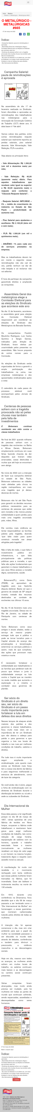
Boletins (10, 13)
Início (4, 13)
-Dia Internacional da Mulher (9, 63)
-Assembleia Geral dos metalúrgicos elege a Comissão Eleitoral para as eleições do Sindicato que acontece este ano (15, 48)
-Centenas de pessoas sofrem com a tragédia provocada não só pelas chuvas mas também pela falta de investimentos (16, 54)
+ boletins (16, 1079)
